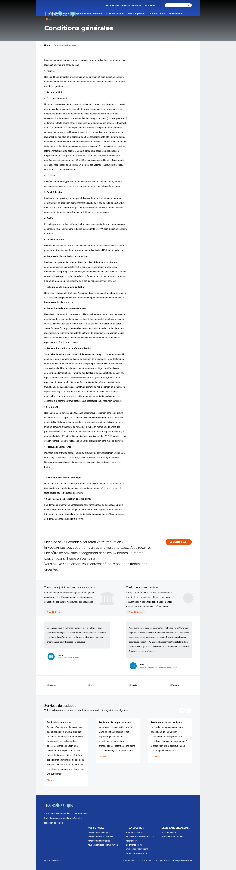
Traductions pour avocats (60, 722)
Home (47, 45)
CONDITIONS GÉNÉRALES (136, 853)
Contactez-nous (157, 13)
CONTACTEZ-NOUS (134, 845)
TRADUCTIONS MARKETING (99, 841)
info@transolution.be (131, 6)
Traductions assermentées (87, 13)
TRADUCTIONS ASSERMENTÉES (100, 837)
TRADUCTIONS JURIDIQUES (99, 833)
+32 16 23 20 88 (113, 6)
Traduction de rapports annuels (115, 722)
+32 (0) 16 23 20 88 (162, 861)
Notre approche (136, 13)
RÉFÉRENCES (131, 841)
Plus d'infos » (53, 612)
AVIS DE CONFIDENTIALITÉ (137, 849)
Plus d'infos (52, 780)
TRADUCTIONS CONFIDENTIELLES (140, 837)
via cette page (117, 547)
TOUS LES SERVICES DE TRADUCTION (103, 845)
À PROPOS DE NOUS (134, 833)
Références (175, 13)
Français (151, 5)
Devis (49, 19)
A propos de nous (115, 13)
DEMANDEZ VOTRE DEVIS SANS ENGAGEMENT (173, 833)
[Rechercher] (189, 5)
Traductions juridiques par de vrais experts (69, 587)
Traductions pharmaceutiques (166, 722)
